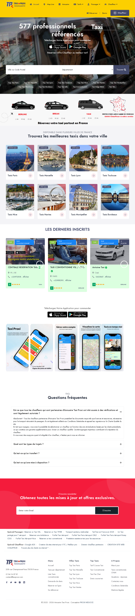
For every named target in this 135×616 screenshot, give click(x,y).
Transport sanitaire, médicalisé (77, 532)
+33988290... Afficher (62, 280)
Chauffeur (112, 4)
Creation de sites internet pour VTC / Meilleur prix (58, 544)
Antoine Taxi (98, 267)
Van (40, 284)
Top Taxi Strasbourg (25, 87)
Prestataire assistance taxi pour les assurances (83, 538)
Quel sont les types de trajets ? (28, 444)
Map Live (50, 4)
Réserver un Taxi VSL (33, 532)
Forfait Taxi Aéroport (60, 535)
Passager (94, 4)
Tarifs (79, 4)
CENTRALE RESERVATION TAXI (23, 267)
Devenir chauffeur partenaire (92, 544)
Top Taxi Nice (82, 83)
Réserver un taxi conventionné (51, 538)
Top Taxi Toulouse (65, 83)
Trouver (120, 69)
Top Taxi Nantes (99, 83)
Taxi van (112, 87)
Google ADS (30, 544)
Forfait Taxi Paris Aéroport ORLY (84, 535)
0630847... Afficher (103, 276)
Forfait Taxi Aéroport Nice (26, 538)
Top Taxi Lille (63, 87)
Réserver (93, 13)
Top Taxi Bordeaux (46, 87)
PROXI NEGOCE (86, 602)
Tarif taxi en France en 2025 (103, 532)
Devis (104, 13)
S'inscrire (107, 510)
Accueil (36, 4)
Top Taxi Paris (13, 83)
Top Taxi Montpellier (118, 83)
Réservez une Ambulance (39, 535)
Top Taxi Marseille (30, 83)
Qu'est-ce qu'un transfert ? (26, 453)
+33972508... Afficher (20, 276)
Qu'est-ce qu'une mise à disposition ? (31, 462)
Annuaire (65, 4)
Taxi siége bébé (98, 87)
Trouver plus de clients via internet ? (34, 548)
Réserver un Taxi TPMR (53, 532)
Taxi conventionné (80, 87)
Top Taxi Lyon (48, 83)
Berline (81, 288)
